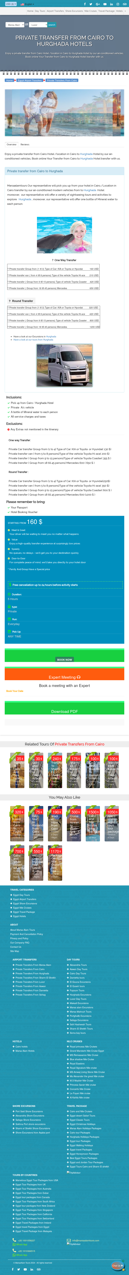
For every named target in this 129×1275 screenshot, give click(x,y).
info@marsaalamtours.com (85, 1240)
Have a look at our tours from (28, 339)
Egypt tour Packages (80, 1141)
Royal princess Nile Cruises (83, 1046)
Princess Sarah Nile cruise (83, 1084)
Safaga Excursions (79, 1020)
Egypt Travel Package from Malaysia (34, 1231)
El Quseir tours (77, 986)
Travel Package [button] (106, 11)
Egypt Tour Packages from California (34, 1214)
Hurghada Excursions (80, 994)
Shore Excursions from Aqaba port (33, 1132)
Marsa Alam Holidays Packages (85, 1128)
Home (30, 11)
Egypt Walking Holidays (81, 1145)
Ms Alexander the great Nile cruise (87, 1076)
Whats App (21, 1244)
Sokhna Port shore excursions (30, 1124)
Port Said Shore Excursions (29, 1111)
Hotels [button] (119, 11)
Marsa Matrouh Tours (80, 1011)
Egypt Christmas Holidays (82, 1124)
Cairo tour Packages (80, 1132)
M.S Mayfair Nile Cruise (81, 1080)
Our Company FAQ (19, 942)
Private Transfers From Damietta (32, 990)
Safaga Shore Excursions (28, 1119)
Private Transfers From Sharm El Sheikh (36, 977)
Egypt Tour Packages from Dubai (32, 1192)
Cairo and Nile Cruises (81, 1111)
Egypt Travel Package (24, 911)
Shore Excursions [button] (74, 11)
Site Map (14, 951)
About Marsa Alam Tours (22, 929)
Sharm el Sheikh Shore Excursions (33, 1128)
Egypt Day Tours (21, 894)
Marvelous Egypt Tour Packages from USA (37, 1180)
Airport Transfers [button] (55, 11)
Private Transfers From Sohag (31, 994)
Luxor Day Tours (78, 998)
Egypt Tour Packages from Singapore (34, 1209)
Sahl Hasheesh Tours (80, 1024)
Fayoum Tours (77, 990)
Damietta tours (77, 977)
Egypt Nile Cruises (22, 907)
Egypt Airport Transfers (30, 80)
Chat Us (116, 1265)
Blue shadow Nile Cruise (82, 1059)
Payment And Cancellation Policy (26, 934)
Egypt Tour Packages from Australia (33, 1188)
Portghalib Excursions (80, 1015)
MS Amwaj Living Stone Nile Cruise (87, 1072)
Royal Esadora (77, 1063)
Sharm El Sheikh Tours (81, 1028)
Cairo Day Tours (78, 973)
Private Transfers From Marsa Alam (33, 964)
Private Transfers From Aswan (31, 986)
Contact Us (15, 946)
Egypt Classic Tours (80, 1119)
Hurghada (86, 154)
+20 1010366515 (26, 1250)
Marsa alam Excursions (81, 1007)
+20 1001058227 (26, 1240)
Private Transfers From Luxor (30, 981)
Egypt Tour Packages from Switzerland (35, 1218)
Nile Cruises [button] (90, 11)
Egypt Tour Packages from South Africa (35, 1201)
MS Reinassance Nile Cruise (84, 1055)
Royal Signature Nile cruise (83, 1067)
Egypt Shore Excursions (25, 903)
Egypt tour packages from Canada (33, 1197)
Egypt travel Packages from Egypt (32, 1226)
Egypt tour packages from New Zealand (35, 1205)
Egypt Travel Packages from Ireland (33, 1222)
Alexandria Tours (78, 964)
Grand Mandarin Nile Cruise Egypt (87, 1050)
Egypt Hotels (19, 916)
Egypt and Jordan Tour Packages (86, 1162)
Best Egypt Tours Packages (83, 1158)
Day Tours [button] (40, 11)
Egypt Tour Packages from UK (31, 1184)
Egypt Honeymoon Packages (84, 1153)
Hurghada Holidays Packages (84, 1136)
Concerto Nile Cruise (80, 1089)
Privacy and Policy (19, 938)
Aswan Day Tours (78, 969)
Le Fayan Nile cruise (80, 1093)
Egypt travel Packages (81, 1149)
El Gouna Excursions (80, 981)
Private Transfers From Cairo (62, 80)
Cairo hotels (22, 1046)
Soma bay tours (78, 1032)
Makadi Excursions (79, 1003)
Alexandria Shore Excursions (30, 1115)
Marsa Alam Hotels (25, 1050)
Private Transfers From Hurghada (32, 973)
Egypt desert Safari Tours (82, 1115)
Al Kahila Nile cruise (80, 1097)
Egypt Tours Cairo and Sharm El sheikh (89, 1166)
